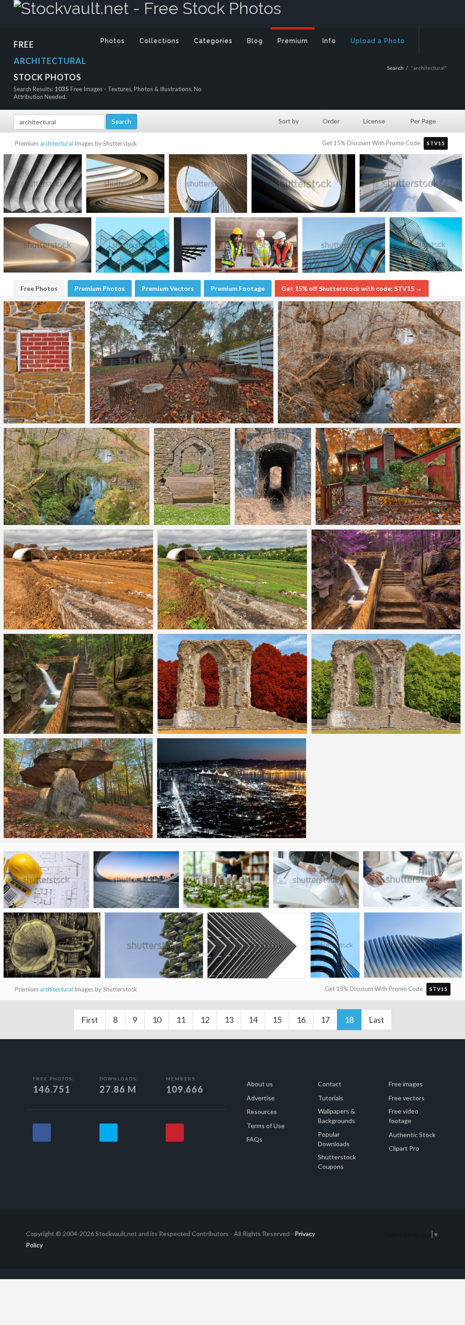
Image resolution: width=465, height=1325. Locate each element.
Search (395, 67)
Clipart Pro (404, 1148)
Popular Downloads (334, 1139)
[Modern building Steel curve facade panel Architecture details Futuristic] (426, 246)
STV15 (436, 143)
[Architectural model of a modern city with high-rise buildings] (226, 881)
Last (376, 1020)
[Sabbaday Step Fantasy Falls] (386, 579)
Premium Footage (238, 288)
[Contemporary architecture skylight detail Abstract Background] (47, 246)
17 (325, 1020)
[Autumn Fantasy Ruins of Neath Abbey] (232, 684)
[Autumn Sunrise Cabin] (388, 476)
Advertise (261, 1098)
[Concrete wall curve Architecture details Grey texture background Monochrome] (43, 185)
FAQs (254, 1139)
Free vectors (407, 1098)
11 (180, 1020)
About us (260, 1084)
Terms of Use (266, 1125)
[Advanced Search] (436, 38)
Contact (329, 1084)
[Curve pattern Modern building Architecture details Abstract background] (125, 185)
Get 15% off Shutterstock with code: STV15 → (352, 288)
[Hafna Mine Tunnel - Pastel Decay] (273, 476)
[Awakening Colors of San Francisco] (231, 788)
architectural (56, 143)
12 (204, 1020)
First (89, 1020)
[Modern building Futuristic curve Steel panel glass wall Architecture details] (208, 185)
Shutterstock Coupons (337, 1161)
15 (277, 1020)
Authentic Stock (412, 1135)
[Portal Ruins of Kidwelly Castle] (192, 476)
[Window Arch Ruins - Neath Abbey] (386, 684)
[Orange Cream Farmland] (78, 579)
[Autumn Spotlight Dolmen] (78, 788)
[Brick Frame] (44, 362)
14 (252, 1020)
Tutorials (330, 1098)
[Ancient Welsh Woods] (369, 362)
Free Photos (39, 288)
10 (156, 1020)
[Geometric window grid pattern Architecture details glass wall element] (132, 246)
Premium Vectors (168, 288)
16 (301, 1020)
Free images (406, 1084)
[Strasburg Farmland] (232, 579)
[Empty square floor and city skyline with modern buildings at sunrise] (136, 881)
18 (353, 1019)
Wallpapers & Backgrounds (336, 1115)
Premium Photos (99, 288)
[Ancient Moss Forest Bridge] (76, 476)
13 (228, 1020)
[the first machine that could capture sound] (52, 947)
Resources (262, 1111)
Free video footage (403, 1115)
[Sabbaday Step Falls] (78, 684)
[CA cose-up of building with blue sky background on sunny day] (192, 246)
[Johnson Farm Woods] (181, 362)
